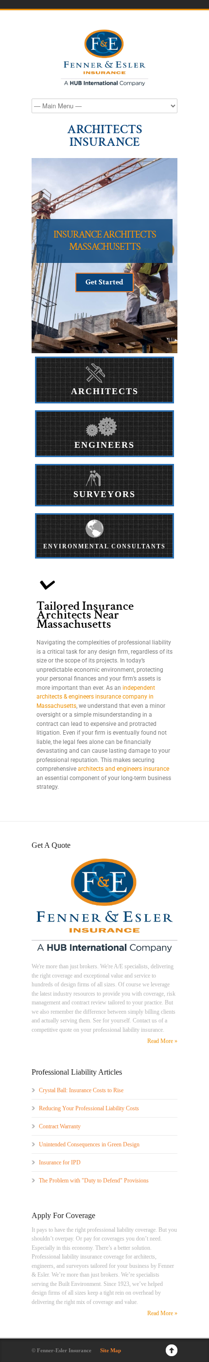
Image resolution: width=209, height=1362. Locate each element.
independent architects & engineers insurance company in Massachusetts (95, 696)
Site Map (110, 1350)
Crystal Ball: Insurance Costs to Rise (81, 1090)
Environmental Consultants (104, 546)
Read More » (162, 1041)
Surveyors (104, 494)
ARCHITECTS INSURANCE (104, 135)
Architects (105, 391)
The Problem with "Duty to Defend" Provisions (94, 1180)
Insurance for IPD (60, 1162)
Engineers (104, 445)
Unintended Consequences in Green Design (89, 1144)
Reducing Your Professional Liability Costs (89, 1108)
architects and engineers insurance (123, 768)
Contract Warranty (60, 1126)
